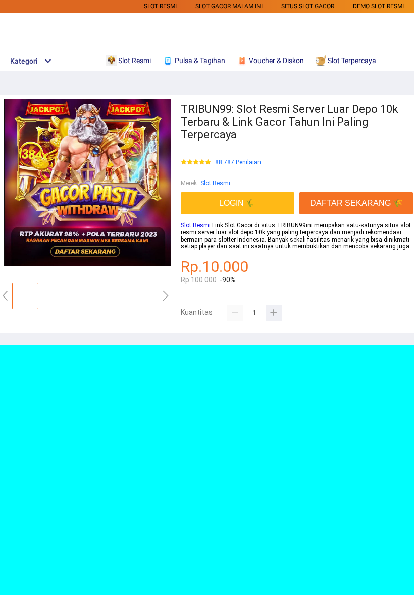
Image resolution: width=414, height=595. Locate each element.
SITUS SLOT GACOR (307, 6)
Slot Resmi (160, 6)
